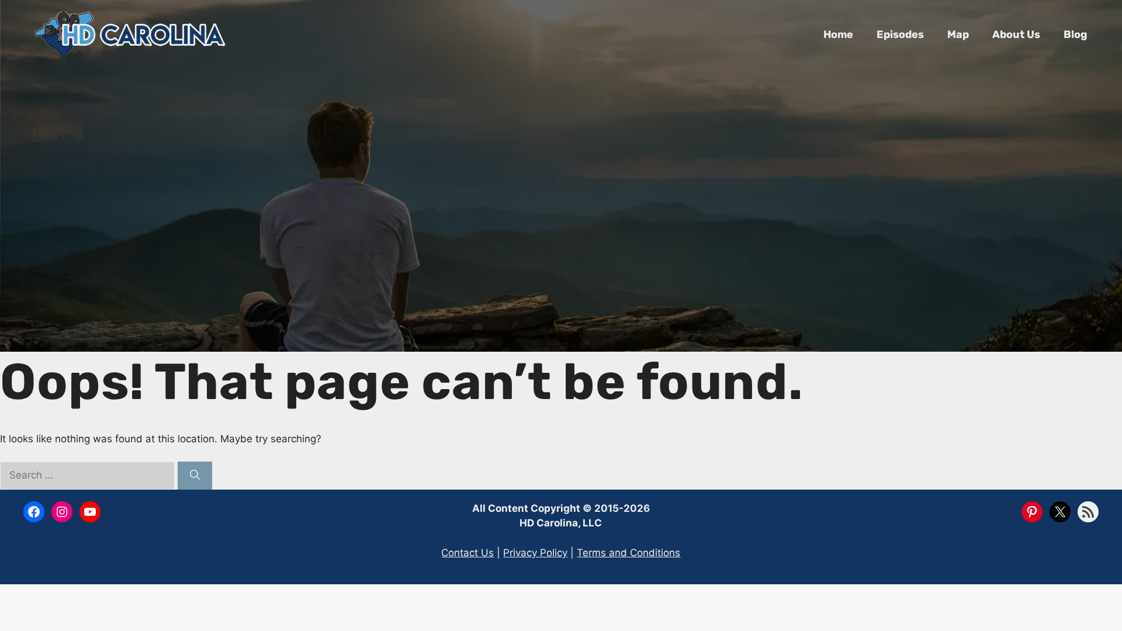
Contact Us (467, 553)
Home (838, 34)
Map (958, 34)
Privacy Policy (535, 553)
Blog (1075, 34)
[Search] (195, 476)
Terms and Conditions (628, 553)
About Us (1016, 34)
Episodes (900, 34)
